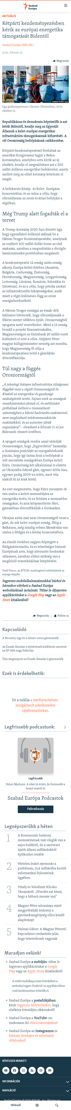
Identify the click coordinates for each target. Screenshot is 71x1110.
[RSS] (32, 1070)
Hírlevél (16, 1105)
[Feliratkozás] (49, 1070)
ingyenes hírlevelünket (34, 1005)
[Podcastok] (37, 1105)
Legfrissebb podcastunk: (30, 727)
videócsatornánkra (43, 1023)
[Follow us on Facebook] (14, 1070)
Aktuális (9, 16)
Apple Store (35, 971)
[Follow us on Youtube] (5, 1070)
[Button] (61, 61)
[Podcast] (40, 1070)
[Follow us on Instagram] (23, 1070)
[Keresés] (56, 1105)
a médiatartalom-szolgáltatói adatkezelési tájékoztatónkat (37, 705)
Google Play (35, 595)
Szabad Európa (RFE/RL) (18, 45)
